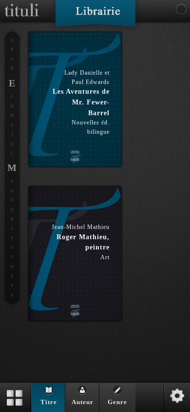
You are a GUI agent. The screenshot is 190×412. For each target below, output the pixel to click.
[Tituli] (22, 3)
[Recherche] (181, 9)
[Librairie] (95, 16)
